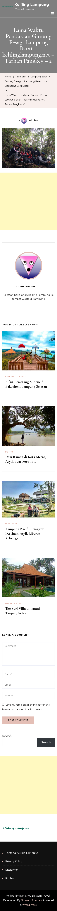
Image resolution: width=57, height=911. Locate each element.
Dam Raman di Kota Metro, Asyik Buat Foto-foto (25, 459)
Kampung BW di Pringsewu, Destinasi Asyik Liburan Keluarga (25, 533)
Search (7, 735)
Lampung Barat (38, 76)
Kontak (9, 878)
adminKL (34, 120)
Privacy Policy (13, 861)
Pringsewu (11, 524)
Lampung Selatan (15, 377)
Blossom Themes (31, 900)
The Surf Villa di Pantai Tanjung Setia (22, 610)
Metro (9, 452)
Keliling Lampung (31, 4)
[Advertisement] (28, 201)
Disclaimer (11, 869)
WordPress (29, 904)
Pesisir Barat (13, 603)
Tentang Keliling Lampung (21, 853)
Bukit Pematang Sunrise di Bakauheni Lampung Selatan (26, 384)
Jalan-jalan (21, 76)
